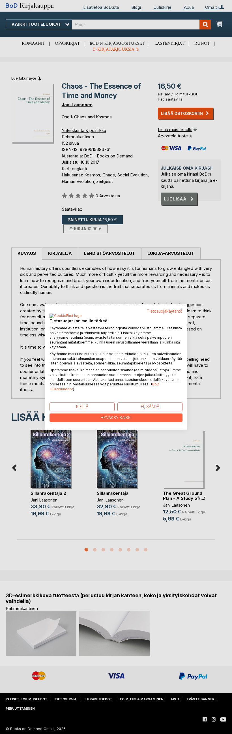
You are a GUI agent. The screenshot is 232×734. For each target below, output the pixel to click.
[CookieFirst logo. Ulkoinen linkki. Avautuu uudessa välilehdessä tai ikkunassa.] (66, 316)
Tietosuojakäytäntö (164, 311)
